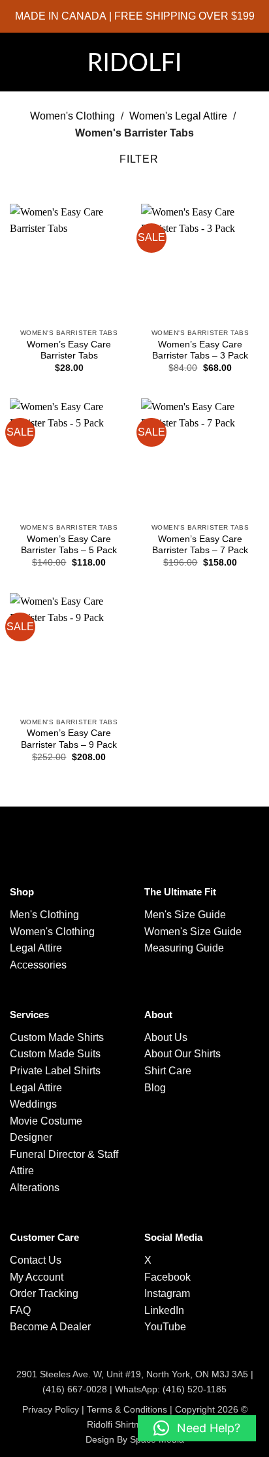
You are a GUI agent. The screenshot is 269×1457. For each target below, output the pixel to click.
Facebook (167, 1277)
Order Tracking (44, 1293)
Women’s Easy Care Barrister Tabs (69, 350)
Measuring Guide (184, 947)
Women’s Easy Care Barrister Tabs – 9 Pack (69, 739)
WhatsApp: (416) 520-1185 (171, 1389)
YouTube (165, 1326)
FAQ (20, 1310)
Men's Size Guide (185, 914)
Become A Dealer (50, 1326)
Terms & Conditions (127, 1409)
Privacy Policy (50, 1409)
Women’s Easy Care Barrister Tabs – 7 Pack (200, 545)
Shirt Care (167, 1070)
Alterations (34, 1187)
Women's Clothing (72, 115)
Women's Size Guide (193, 931)
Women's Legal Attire (178, 115)
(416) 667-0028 (74, 1389)
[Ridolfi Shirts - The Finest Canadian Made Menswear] (134, 62)
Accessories (38, 964)
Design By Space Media (135, 1439)
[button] (19, 62)
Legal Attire (36, 947)
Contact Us (35, 1260)
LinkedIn (164, 1310)
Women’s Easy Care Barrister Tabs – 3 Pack (200, 350)
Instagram (167, 1293)
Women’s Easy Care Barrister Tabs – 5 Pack (69, 545)
